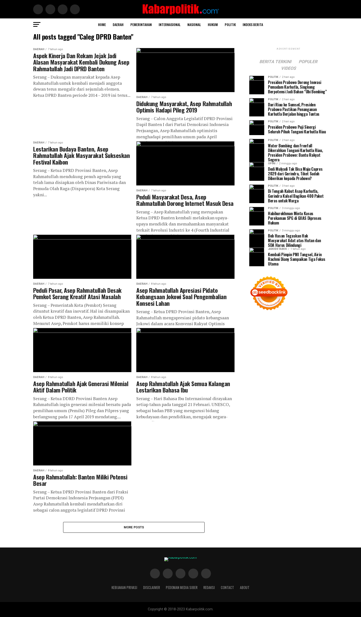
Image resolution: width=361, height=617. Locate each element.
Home (102, 24)
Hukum (213, 24)
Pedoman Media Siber (181, 587)
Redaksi (209, 587)
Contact (227, 587)
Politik (230, 24)
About (245, 587)
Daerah (118, 24)
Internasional (169, 24)
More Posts (134, 527)
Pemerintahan (141, 24)
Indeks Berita (253, 24)
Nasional (194, 24)
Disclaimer (151, 587)
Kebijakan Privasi (124, 587)
